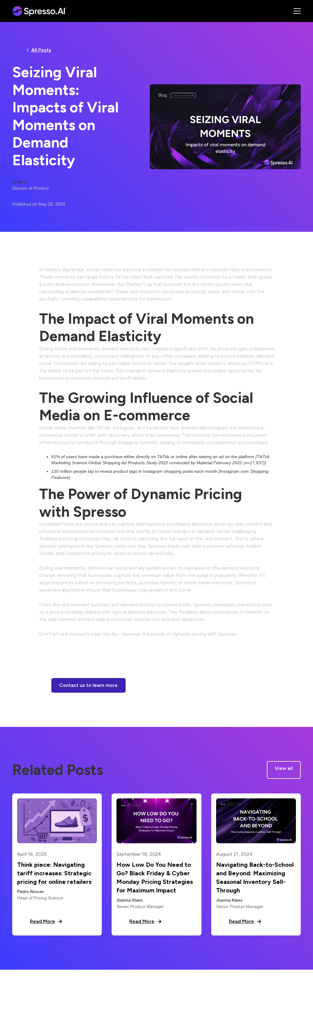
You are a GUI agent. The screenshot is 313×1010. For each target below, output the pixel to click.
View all (284, 768)
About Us (115, 982)
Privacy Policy (213, 982)
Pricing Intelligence (152, 982)
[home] (41, 11)
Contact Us (289, 982)
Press (186, 982)
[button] (290, 11)
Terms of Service (253, 982)
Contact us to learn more (88, 685)
